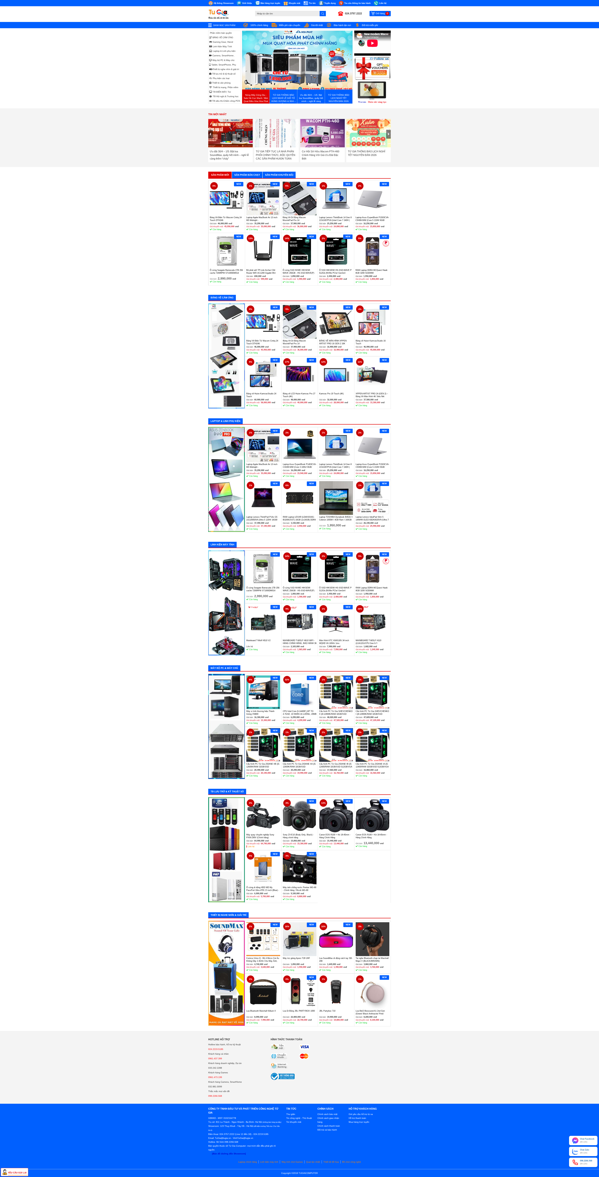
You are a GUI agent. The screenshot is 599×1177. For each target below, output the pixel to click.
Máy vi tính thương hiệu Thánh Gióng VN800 (260, 712)
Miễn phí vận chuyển (289, 25)
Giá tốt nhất (317, 25)
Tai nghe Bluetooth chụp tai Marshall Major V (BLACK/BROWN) (372, 959)
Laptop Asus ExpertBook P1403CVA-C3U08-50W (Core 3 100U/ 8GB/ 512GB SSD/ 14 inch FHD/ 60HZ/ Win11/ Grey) (299, 466)
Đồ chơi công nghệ (351, 1162)
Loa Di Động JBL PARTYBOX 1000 (299, 1011)
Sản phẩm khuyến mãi (279, 175)
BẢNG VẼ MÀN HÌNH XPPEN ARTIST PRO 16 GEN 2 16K (333, 342)
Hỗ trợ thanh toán (357, 1118)
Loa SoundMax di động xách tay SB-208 (335, 959)
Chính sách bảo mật (327, 1114)
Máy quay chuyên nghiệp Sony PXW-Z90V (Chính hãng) (260, 836)
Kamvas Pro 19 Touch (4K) (331, 393)
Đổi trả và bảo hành (327, 1130)
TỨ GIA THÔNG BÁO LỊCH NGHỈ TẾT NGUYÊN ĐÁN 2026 (274, 153)
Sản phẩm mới (220, 175)
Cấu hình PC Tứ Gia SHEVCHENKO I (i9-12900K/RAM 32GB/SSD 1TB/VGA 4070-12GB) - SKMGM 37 (372, 712)
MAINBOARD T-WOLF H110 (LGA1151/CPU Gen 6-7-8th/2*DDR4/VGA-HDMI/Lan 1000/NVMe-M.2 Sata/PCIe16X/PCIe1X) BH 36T (370, 642)
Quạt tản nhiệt (313, 1162)
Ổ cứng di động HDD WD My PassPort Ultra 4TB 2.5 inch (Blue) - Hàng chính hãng (262, 889)
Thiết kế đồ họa (331, 1162)
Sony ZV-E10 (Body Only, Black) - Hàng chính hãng (298, 836)
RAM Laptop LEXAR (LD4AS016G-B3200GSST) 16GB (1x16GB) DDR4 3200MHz (299, 518)
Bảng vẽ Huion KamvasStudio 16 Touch (371, 342)
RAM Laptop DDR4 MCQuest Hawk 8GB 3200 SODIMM (371, 271)
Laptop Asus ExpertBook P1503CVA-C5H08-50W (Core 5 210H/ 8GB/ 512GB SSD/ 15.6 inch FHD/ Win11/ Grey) (372, 219)
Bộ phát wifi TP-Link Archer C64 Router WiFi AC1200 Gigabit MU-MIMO (261, 271)
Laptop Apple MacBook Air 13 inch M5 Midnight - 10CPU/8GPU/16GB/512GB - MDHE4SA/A (261, 219)
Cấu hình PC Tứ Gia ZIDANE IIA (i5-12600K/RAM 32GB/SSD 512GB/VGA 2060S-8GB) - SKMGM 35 (299, 765)
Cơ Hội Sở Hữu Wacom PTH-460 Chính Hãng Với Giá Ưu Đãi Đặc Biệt (228, 155)
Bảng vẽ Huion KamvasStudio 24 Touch (261, 395)
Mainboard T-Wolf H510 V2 (258, 640)
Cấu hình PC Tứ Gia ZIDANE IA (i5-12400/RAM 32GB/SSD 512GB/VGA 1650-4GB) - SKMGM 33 (372, 765)
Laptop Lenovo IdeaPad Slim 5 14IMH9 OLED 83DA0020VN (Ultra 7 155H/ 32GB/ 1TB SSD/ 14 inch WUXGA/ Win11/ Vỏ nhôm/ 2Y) (372, 518)
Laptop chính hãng (247, 1162)
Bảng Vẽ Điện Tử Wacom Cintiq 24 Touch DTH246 (226, 218)
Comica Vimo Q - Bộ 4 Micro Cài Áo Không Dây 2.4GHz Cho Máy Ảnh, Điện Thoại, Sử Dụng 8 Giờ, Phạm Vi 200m (262, 959)
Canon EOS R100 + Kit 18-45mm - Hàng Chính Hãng (335, 836)
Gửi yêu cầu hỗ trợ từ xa (361, 1114)
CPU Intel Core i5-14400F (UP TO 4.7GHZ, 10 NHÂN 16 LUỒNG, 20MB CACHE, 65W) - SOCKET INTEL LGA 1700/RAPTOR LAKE (300, 712)
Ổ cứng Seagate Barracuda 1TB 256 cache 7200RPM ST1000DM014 (226, 271)
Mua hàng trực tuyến (359, 1122)
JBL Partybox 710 (327, 1011)
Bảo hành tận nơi (342, 25)
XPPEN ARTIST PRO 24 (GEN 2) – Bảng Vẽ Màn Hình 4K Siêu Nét (372, 395)
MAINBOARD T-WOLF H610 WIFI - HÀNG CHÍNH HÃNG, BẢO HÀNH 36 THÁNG (300, 642)
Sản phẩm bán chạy (247, 175)
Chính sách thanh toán (328, 1126)
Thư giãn (290, 1114)
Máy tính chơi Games (292, 1162)
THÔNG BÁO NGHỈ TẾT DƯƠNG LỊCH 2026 (367, 153)
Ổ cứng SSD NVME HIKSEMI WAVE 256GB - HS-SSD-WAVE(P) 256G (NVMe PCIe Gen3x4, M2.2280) (298, 271)
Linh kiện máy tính (269, 1162)
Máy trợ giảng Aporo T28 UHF (296, 958)
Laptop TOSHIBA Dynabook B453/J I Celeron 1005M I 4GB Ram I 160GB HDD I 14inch (336, 518)
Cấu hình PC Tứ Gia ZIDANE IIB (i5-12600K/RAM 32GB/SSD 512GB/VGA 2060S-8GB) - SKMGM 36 (263, 765)
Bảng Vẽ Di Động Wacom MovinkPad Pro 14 (294, 218)
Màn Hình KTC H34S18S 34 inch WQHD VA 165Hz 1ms (334, 641)
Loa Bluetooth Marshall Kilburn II (261, 1011)
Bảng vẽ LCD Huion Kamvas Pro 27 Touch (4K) (299, 395)
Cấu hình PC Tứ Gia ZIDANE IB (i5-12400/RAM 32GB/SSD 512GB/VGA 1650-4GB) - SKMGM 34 (335, 765)
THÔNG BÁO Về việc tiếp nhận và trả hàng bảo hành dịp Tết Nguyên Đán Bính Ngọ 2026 (321, 155)
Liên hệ (251, 846)
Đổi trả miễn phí (370, 25)
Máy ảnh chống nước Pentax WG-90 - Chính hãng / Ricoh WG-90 (299, 888)
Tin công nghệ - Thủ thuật (299, 1118)
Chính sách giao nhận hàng (328, 1120)
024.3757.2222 (353, 13)
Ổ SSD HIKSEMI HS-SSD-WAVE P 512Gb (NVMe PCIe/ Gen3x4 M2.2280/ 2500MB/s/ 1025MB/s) (335, 271)
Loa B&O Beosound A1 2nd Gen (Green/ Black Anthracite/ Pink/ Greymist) (370, 1012)
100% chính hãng (259, 25)
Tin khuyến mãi (293, 1122)
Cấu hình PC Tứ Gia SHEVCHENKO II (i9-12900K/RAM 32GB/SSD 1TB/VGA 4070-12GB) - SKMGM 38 (336, 712)
